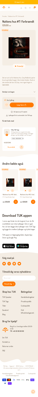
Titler (4, 306)
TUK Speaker (6, 297)
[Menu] (9, 7)
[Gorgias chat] (33, 391)
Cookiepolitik (25, 306)
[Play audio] (8, 190)
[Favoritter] (29, 7)
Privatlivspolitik (26, 301)
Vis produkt (11, 147)
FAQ (3, 351)
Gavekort (5, 310)
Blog (3, 314)
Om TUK (5, 338)
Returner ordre (7, 346)
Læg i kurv (20, 105)
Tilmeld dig (8, 284)
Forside (4, 16)
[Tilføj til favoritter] (6, 105)
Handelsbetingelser (27, 297)
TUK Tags (5, 301)
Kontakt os (6, 342)
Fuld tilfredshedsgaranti (12, 375)
